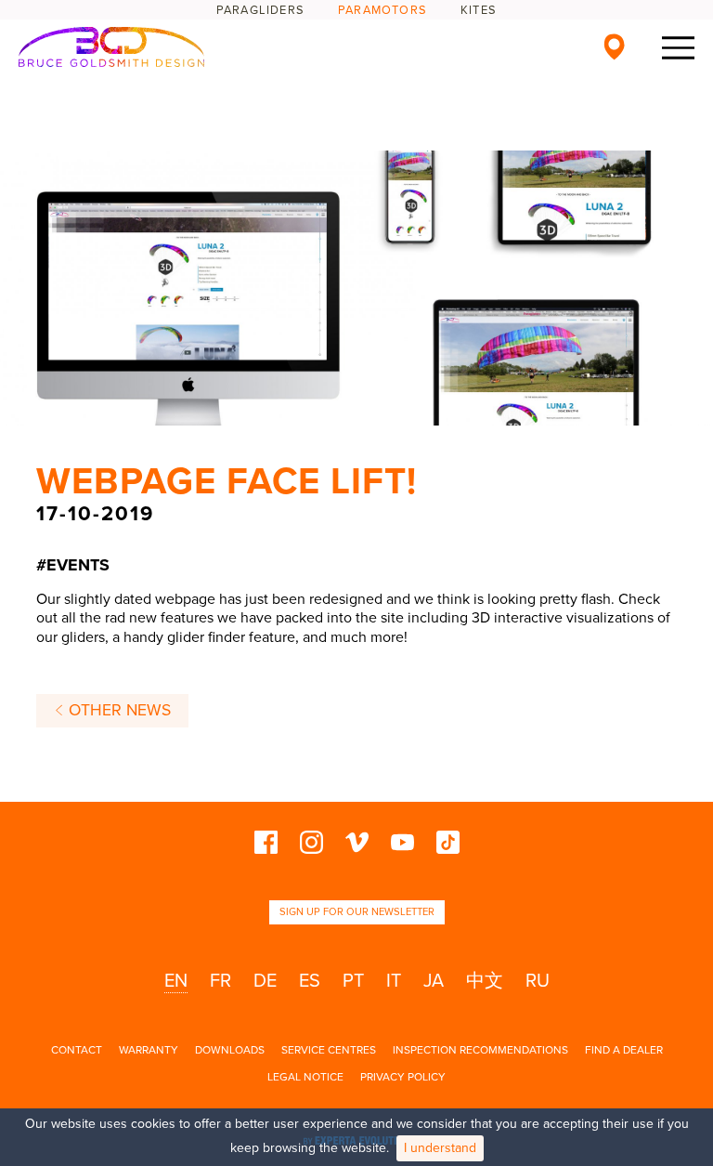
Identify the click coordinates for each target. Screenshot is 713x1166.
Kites (478, 10)
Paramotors (382, 10)
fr (220, 981)
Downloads (230, 1049)
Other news (117, 710)
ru (537, 981)
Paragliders (260, 10)
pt (353, 981)
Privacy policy (403, 1076)
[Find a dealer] (614, 46)
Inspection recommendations (480, 1049)
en (176, 981)
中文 (484, 981)
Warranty (148, 1049)
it (393, 981)
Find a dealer (624, 1049)
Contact (76, 1049)
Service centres (328, 1049)
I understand (440, 1148)
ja (433, 981)
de (265, 981)
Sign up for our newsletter (356, 912)
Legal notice (305, 1076)
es (309, 981)
